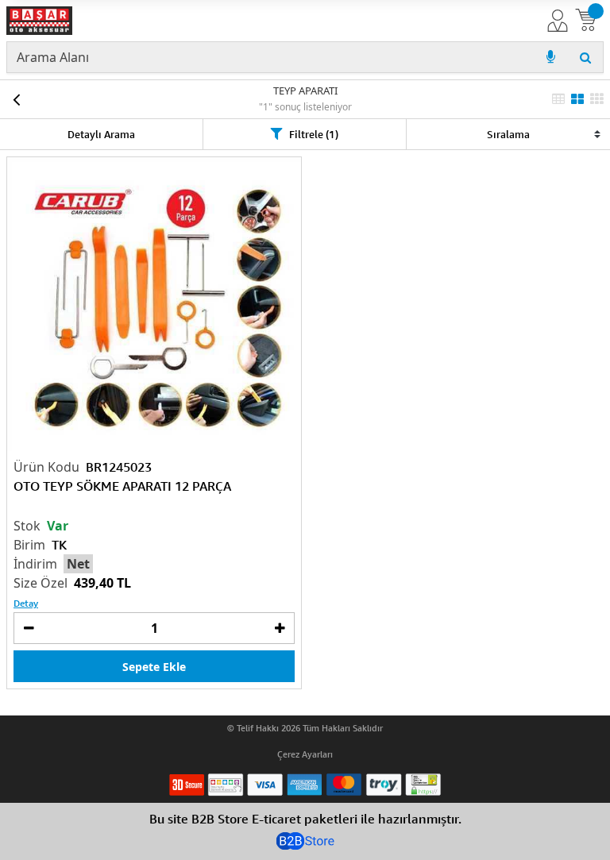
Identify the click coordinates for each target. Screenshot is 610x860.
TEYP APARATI (305, 90)
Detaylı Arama (101, 134)
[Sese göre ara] (550, 57)
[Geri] (16, 99)
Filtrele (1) (313, 134)
